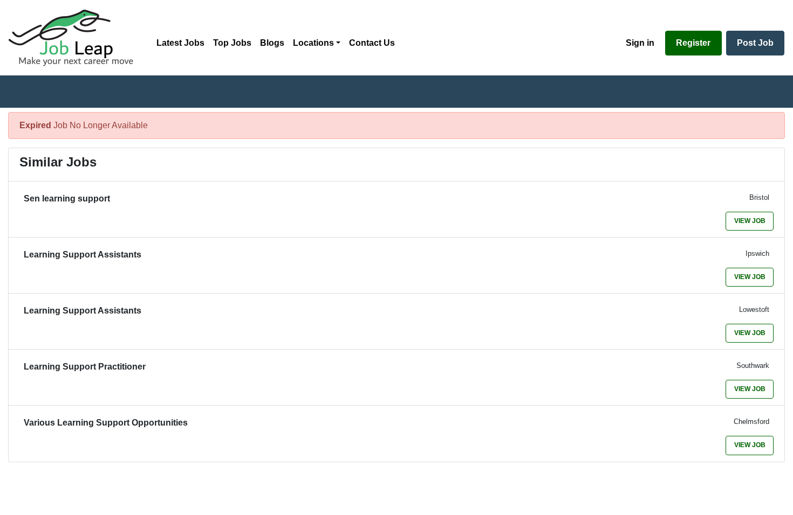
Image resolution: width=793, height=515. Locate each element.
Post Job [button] (755, 42)
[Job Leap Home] (76, 37)
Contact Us (372, 42)
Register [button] (693, 42)
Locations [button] (313, 42)
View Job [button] (749, 221)
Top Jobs (232, 42)
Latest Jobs (180, 42)
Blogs (272, 42)
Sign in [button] (640, 42)
